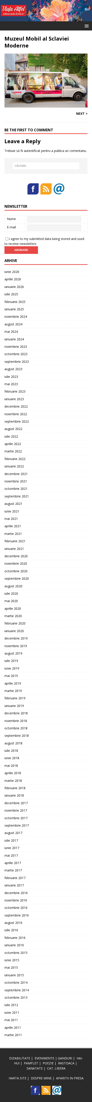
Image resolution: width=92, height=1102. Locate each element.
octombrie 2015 (15, 953)
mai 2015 (11, 967)
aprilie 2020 (12, 608)
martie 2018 (13, 780)
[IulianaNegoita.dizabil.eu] (46, 19)
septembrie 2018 (16, 735)
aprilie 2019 (12, 683)
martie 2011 (13, 1035)
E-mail (11, 227)
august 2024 (13, 324)
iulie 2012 (11, 1005)
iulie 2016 (11, 930)
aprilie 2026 (12, 279)
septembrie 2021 (16, 496)
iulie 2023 (11, 376)
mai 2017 (11, 855)
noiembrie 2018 (15, 721)
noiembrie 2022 (15, 414)
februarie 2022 (14, 459)
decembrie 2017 (16, 803)
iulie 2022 (11, 436)
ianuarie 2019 (14, 706)
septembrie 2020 (16, 578)
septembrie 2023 (16, 361)
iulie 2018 (11, 750)
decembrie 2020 (16, 556)
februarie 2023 (14, 391)
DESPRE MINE (41, 1078)
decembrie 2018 (16, 713)
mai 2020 (11, 601)
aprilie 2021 (12, 526)
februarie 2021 (14, 541)
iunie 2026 (11, 272)
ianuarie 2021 (14, 549)
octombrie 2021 (15, 488)
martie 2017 (13, 870)
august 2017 (13, 833)
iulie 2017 (11, 840)
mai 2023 (11, 384)
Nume (11, 219)
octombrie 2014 (15, 982)
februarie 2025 (14, 302)
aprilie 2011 (12, 1027)
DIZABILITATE (19, 1058)
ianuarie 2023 (14, 399)
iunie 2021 (11, 511)
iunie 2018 (11, 758)
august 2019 (13, 653)
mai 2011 (11, 1020)
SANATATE (35, 1068)
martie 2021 (13, 534)
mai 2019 (11, 676)
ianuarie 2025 (14, 309)
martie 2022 (13, 451)
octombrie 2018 (15, 728)
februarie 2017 (14, 878)
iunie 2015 (11, 960)
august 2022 (13, 429)
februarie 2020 (14, 623)
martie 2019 (13, 691)
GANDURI (65, 1058)
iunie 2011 (11, 1012)
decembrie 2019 (16, 638)
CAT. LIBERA (56, 1068)
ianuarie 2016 (14, 945)
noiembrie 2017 (15, 810)
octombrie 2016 (15, 907)
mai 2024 (11, 331)
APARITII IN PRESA (70, 1078)
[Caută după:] (46, 166)
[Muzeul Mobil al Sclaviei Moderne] (46, 105)
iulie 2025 (11, 294)
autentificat (32, 151)
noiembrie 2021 (15, 481)
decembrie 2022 (16, 406)
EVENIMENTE (44, 1058)
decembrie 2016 (16, 893)
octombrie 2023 (15, 354)
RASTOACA (66, 1063)
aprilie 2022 (12, 444)
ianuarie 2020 (14, 631)
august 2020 (13, 586)
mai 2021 (11, 518)
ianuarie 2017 (14, 885)
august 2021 (13, 503)
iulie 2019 (11, 661)
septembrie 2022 (16, 421)
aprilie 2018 (12, 773)
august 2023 (13, 369)
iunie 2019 (11, 668)
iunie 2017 (11, 848)
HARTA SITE (17, 1078)
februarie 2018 (14, 788)
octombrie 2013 (15, 997)
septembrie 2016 (16, 915)
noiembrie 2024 (15, 316)
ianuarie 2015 (14, 975)
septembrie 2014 (16, 990)
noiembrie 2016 (15, 900)
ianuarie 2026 (14, 287)
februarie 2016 (14, 938)
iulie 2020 (11, 593)
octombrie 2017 (15, 818)
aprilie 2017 (12, 863)
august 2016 (13, 922)
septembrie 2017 (16, 825)
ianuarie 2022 (14, 466)
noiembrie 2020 (15, 563)
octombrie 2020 (15, 571)
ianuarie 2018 (14, 795)
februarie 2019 (14, 698)
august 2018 (13, 743)
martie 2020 (13, 616)
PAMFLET (31, 1063)
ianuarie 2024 (14, 339)
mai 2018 (11, 765)
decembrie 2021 (16, 474)
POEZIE (48, 1063)
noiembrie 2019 (15, 646)
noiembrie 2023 (15, 346)
